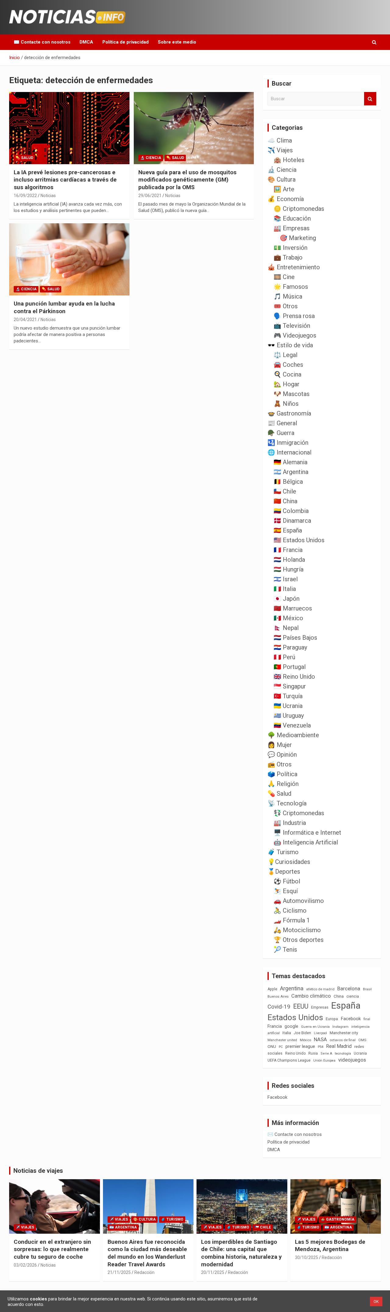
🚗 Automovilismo (299, 900)
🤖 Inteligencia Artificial (306, 842)
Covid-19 (279, 1006)
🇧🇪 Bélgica (288, 481)
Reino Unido (295, 1053)
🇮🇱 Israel (286, 579)
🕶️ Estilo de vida (290, 345)
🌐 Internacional (289, 452)
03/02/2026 (25, 1265)
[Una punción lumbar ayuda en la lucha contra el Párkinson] (69, 259)
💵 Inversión (290, 247)
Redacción (144, 1272)
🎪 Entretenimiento (294, 267)
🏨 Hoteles (289, 160)
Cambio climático (311, 996)
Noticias (48, 195)
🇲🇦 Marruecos (293, 608)
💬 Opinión (282, 754)
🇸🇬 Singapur (290, 686)
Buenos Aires (278, 997)
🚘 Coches (288, 364)
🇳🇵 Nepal (286, 627)
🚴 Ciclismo (290, 910)
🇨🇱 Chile (285, 491)
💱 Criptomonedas (299, 813)
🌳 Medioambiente (293, 735)
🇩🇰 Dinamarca (292, 520)
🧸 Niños (286, 403)
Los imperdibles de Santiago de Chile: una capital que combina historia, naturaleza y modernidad (241, 1253)
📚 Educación (292, 218)
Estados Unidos (295, 1017)
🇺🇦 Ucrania (288, 705)
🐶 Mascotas (292, 394)
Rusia (313, 1053)
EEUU (300, 1006)
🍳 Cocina (287, 374)
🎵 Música (288, 296)
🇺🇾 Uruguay (289, 715)
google (291, 1026)
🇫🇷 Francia (288, 549)
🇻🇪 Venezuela (292, 725)
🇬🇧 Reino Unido (294, 676)
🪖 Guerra (281, 433)
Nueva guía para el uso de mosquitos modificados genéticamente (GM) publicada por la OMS (187, 180)
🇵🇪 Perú (284, 657)
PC (281, 1047)
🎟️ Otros (286, 306)
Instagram (340, 1027)
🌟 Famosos (291, 286)
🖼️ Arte (284, 189)
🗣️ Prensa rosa (294, 316)
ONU (272, 1046)
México (305, 1040)
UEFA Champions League (289, 1060)
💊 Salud (24, 158)
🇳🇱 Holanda (289, 559)
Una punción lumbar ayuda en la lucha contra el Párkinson (64, 307)
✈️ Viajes (280, 150)
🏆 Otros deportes (299, 939)
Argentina (291, 988)
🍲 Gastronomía (289, 413)
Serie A (326, 1054)
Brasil (367, 989)
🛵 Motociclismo (297, 930)
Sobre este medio (177, 42)
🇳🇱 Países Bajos (295, 637)
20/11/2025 (212, 1272)
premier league (300, 1046)
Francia (275, 1026)
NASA (320, 1039)
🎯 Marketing (298, 238)
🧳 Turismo (283, 852)
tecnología (343, 1053)
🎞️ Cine (284, 277)
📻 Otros (280, 764)
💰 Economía (286, 199)
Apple (272, 989)
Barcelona (348, 988)
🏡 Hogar (287, 384)
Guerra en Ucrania (315, 1027)
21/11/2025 (119, 1272)
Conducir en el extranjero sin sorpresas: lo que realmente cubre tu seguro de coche (52, 1249)
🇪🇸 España (288, 530)
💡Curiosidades (289, 861)
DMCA (86, 42)
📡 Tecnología (287, 803)
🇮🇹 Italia (285, 588)
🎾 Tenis (285, 949)
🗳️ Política (282, 774)
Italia (286, 1033)
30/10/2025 (306, 1257)
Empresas (319, 1007)
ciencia (352, 996)
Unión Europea (324, 1061)
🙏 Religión (283, 783)
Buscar (370, 99)
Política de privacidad (125, 42)
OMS (362, 1040)
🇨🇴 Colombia (291, 511)
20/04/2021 (25, 319)
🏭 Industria (290, 822)
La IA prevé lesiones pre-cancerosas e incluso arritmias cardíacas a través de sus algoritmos (65, 180)
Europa (332, 1019)
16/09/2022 (25, 195)
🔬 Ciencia (150, 158)
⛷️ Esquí (286, 891)
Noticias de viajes (38, 1170)
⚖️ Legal (285, 355)
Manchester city (344, 1033)
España (345, 1005)
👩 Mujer (280, 744)
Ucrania (360, 1053)
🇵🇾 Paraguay (290, 647)
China (339, 996)
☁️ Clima (280, 140)
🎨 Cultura (282, 179)
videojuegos (352, 1060)
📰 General (282, 423)
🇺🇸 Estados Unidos (299, 540)
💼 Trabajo (288, 257)
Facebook (351, 1018)
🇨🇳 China (285, 501)
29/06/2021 (149, 195)
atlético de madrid (320, 989)
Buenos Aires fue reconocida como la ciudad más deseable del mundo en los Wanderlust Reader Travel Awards (147, 1253)
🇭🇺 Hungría (288, 569)
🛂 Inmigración (288, 442)
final (366, 1019)
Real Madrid (339, 1046)
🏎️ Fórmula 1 (292, 920)
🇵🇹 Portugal (290, 666)
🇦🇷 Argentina (291, 472)
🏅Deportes (284, 871)
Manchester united (282, 1040)
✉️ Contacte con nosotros (42, 42)
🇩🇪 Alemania (290, 462)
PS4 (320, 1047)
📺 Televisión (292, 325)
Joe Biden (302, 1033)
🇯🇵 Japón (287, 598)
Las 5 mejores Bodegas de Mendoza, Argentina (330, 1245)
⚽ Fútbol (287, 881)
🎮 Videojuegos (295, 335)
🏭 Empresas (292, 228)
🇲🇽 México (288, 618)
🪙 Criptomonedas (299, 208)
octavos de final (343, 1040)
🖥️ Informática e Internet (307, 832)
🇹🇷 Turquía (288, 696)
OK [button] (376, 1301)
